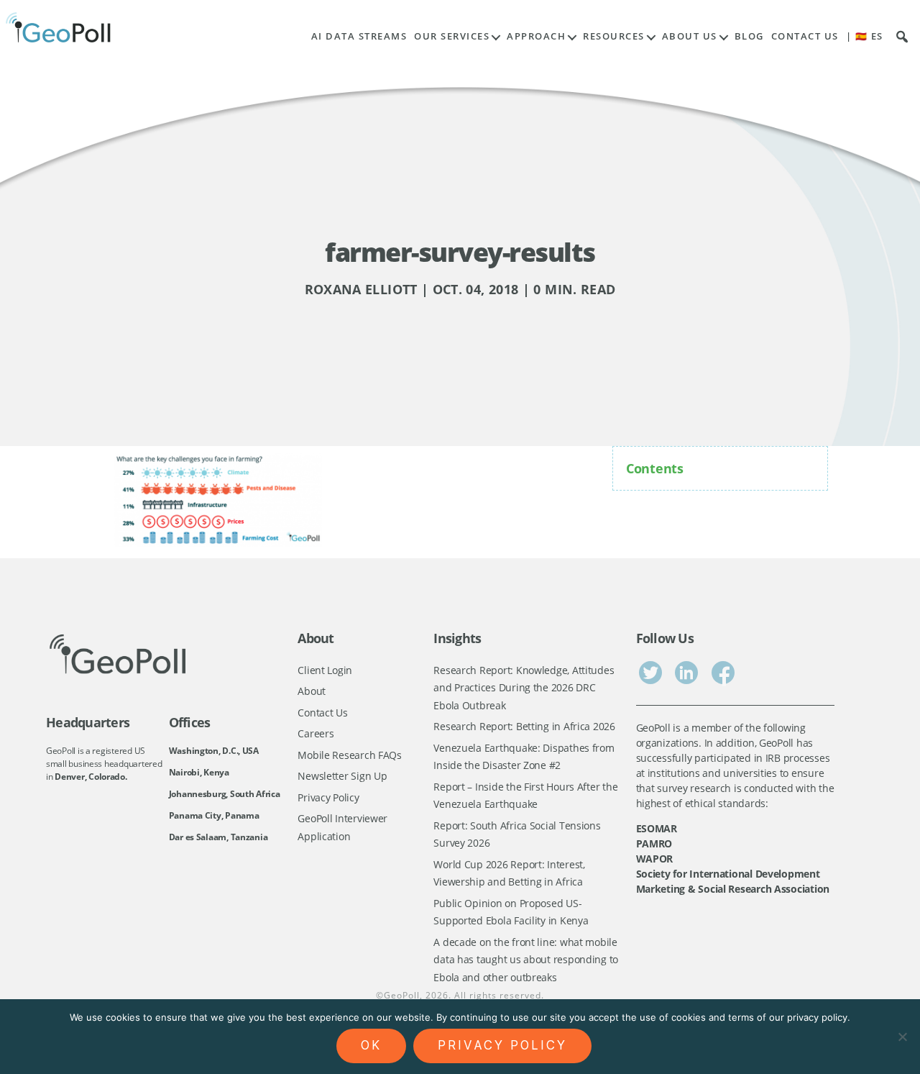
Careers (316, 733)
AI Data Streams (359, 36)
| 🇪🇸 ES (864, 36)
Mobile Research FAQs (350, 755)
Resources (614, 36)
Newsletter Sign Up (342, 776)
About (312, 691)
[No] (902, 1036)
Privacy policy (502, 1045)
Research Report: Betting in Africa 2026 (524, 726)
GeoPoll (402, 995)
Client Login (325, 670)
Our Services (451, 36)
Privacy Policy (328, 797)
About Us (689, 36)
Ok (371, 1045)
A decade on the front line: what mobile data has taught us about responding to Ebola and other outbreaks (525, 959)
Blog (749, 36)
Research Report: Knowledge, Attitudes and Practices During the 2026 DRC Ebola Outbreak (523, 687)
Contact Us (805, 36)
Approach (536, 36)
